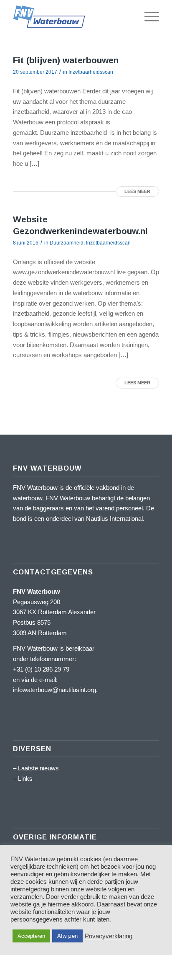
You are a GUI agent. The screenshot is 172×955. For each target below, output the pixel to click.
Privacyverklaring (108, 936)
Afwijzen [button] (67, 936)
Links (25, 778)
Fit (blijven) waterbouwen (66, 60)
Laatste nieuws (38, 768)
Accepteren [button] (31, 936)
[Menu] (147, 16)
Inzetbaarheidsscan (90, 72)
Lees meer (137, 191)
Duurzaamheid (66, 243)
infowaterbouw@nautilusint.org (54, 689)
